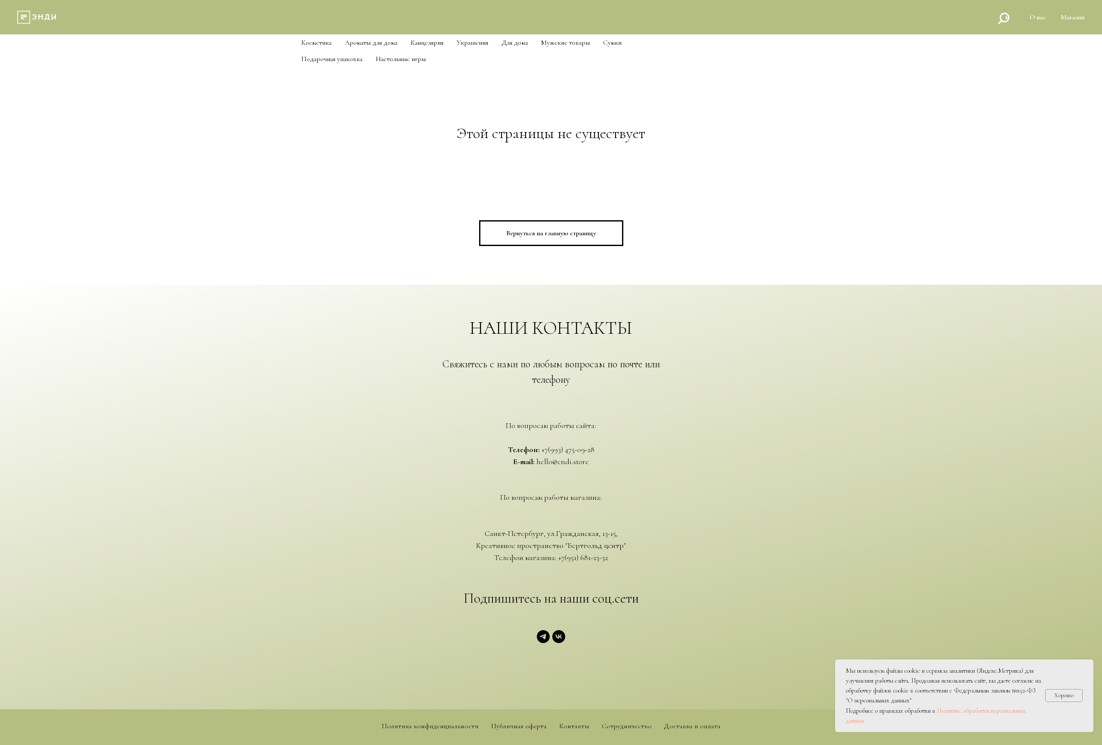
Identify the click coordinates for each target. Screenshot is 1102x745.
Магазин (1073, 17)
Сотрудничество (627, 726)
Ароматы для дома (371, 43)
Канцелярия (427, 43)
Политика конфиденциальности (430, 726)
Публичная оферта (519, 726)
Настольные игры (401, 59)
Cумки (612, 43)
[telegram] (543, 640)
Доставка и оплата (692, 726)
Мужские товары (565, 43)
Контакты (574, 726)
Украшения (472, 43)
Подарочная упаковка (331, 59)
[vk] (558, 640)
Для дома (514, 43)
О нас (1038, 17)
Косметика (316, 43)
